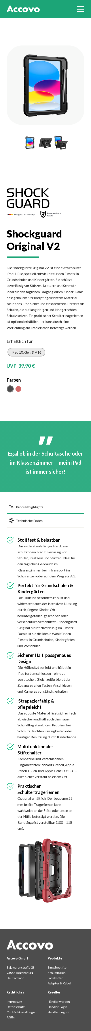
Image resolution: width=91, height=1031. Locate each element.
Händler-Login (57, 1007)
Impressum (14, 1001)
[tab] (26, 352)
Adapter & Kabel (59, 983)
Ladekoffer (55, 978)
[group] (30, 143)
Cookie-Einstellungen (21, 1012)
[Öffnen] (80, 9)
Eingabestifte (57, 967)
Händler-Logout (59, 1012)
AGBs (11, 1017)
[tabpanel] (45, 366)
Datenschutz (16, 1007)
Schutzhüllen (57, 972)
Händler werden (59, 1001)
